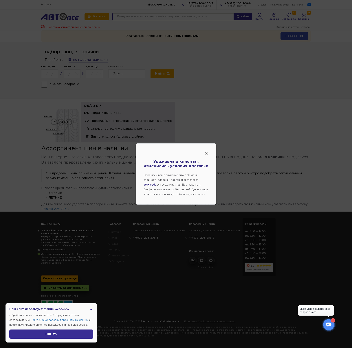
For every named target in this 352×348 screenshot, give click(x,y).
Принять (51, 334)
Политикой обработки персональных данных (59, 320)
